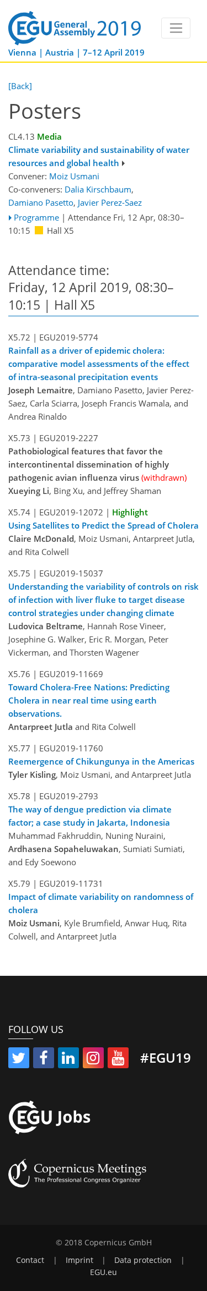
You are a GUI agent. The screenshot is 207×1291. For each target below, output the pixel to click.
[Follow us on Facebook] (43, 1059)
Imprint (79, 1260)
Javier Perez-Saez (110, 202)
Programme (36, 217)
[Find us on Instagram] (93, 1059)
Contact (30, 1260)
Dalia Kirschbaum (98, 189)
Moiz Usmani (74, 176)
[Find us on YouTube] (118, 1059)
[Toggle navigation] (175, 28)
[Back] (20, 85)
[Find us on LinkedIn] (68, 1059)
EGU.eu (103, 1272)
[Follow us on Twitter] (18, 1059)
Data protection (143, 1260)
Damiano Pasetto (40, 202)
